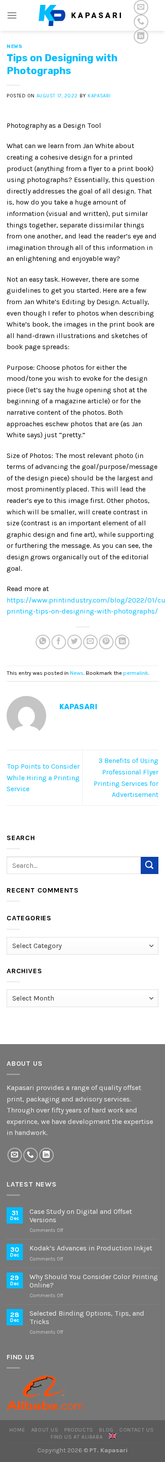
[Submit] (149, 865)
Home (17, 1430)
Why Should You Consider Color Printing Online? (93, 1280)
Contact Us (136, 1430)
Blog (106, 1430)
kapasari (99, 96)
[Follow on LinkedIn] (141, 36)
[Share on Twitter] (74, 642)
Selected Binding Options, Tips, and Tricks (86, 1317)
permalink (135, 673)
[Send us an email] (141, 7)
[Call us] (141, 22)
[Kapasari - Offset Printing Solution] (83, 15)
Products (78, 1430)
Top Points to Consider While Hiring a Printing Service (43, 777)
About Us (45, 1430)
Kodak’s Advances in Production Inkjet (90, 1248)
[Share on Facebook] (58, 642)
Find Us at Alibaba (77, 1437)
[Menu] (12, 15)
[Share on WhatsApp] (43, 642)
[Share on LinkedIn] (122, 642)
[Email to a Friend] (90, 642)
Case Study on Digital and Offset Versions (80, 1215)
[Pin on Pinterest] (106, 642)
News (14, 46)
